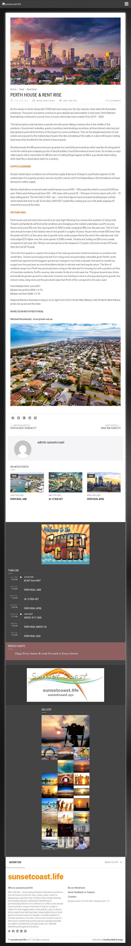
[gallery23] (65, 731)
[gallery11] (50, 804)
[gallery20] (81, 753)
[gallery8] (50, 817)
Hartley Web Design (113, 940)
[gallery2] (50, 843)
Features (28, 614)
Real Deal (31, 89)
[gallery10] (65, 804)
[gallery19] (65, 766)
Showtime (29, 577)
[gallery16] (65, 779)
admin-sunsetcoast (45, 101)
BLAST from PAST (32, 580)
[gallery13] (65, 792)
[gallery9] (81, 804)
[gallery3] (81, 830)
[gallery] (81, 843)
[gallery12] (81, 792)
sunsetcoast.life (18, 940)
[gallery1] (65, 843)
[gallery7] (65, 817)
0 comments (115, 101)
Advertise (15, 862)
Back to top (112, 862)
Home (13, 89)
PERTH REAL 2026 (32, 636)
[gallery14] (50, 792)
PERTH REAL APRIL (95, 499)
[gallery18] (81, 766)
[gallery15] (81, 779)
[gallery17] (50, 779)
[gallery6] (81, 817)
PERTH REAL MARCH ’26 (35, 626)
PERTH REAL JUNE (18, 499)
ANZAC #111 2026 (33, 617)
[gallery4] (65, 830)
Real (21, 89)
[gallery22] (50, 753)
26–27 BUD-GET (56, 499)
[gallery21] (65, 753)
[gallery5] (50, 830)
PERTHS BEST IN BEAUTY (23, 428)
